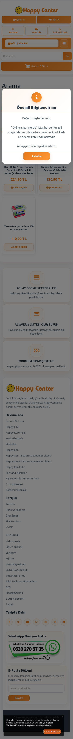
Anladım (36, 156)
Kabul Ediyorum (52, 731)
